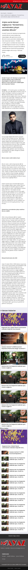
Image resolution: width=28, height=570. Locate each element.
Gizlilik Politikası (11, 556)
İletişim (4, 556)
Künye (3, 559)
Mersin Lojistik (17, 568)
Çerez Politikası (20, 556)
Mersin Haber (10, 568)
